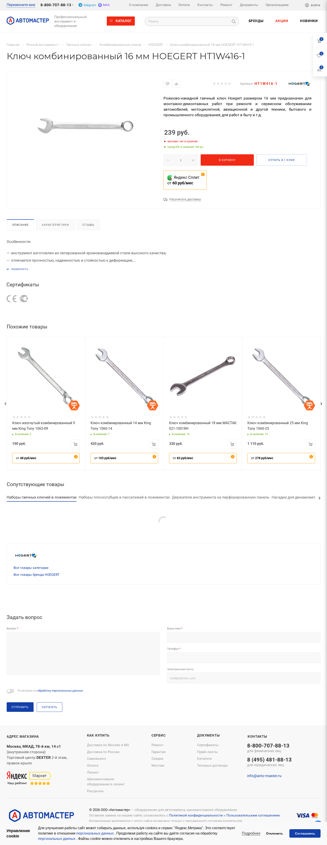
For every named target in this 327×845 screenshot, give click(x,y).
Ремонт (157, 745)
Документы (208, 735)
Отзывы (88, 224)
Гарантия (158, 752)
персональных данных (95, 833)
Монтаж (157, 766)
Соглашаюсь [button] (305, 833)
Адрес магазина (23, 737)
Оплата (92, 766)
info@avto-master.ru (264, 776)
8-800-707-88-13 (55, 5)
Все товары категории (31, 568)
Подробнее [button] (251, 833)
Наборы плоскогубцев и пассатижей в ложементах (124, 497)
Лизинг (93, 772)
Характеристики (55, 224)
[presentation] (5, 403)
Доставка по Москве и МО (108, 745)
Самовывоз (96, 759)
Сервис (158, 735)
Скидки (157, 759)
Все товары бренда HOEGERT (36, 575)
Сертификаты (207, 745)
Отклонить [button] (274, 833)
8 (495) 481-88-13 (269, 762)
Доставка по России (103, 752)
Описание (20, 224)
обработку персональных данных (60, 690)
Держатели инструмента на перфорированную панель (220, 497)
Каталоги (204, 759)
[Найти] (233, 21)
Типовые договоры (212, 766)
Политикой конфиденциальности (196, 815)
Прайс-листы (207, 752)
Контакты (257, 737)
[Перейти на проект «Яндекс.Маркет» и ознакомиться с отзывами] (29, 778)
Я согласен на (50, 690)
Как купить (98, 735)
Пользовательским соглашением (253, 815)
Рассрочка (95, 791)
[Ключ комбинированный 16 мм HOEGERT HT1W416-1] (85, 127)
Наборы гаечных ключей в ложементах (42, 497)
